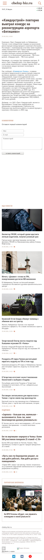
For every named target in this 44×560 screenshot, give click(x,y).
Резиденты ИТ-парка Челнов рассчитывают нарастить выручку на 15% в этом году (19, 360)
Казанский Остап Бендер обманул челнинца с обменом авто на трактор (20, 320)
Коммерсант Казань (20, 71)
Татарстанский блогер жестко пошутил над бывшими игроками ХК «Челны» (19, 342)
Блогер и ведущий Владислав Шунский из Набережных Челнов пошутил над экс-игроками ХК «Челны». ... (21, 348)
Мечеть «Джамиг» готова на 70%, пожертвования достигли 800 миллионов (19, 277)
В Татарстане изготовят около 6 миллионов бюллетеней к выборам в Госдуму (19, 378)
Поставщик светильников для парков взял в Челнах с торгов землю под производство (20, 396)
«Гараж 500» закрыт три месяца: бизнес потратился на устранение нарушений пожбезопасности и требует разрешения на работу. (22, 466)
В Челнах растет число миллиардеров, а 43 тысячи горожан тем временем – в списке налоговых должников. (21, 425)
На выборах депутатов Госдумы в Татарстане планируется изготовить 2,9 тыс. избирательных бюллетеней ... (20, 385)
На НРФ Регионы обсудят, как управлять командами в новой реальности (20, 515)
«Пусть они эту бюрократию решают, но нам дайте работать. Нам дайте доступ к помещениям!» (20, 458)
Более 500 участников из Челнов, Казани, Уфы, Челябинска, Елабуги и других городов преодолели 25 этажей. (21, 444)
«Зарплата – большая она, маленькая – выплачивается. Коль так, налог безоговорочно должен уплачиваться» (20, 417)
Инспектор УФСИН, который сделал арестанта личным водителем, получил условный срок (20, 235)
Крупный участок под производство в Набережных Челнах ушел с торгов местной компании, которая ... (21, 402)
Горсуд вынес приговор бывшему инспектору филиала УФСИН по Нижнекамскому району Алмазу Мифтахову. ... (21, 242)
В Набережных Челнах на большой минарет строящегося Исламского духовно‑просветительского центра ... (22, 284)
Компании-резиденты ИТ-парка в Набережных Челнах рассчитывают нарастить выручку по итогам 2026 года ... (22, 366)
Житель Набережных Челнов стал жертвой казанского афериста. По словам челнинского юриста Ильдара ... (22, 326)
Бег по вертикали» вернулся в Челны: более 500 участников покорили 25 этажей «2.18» (22, 438)
